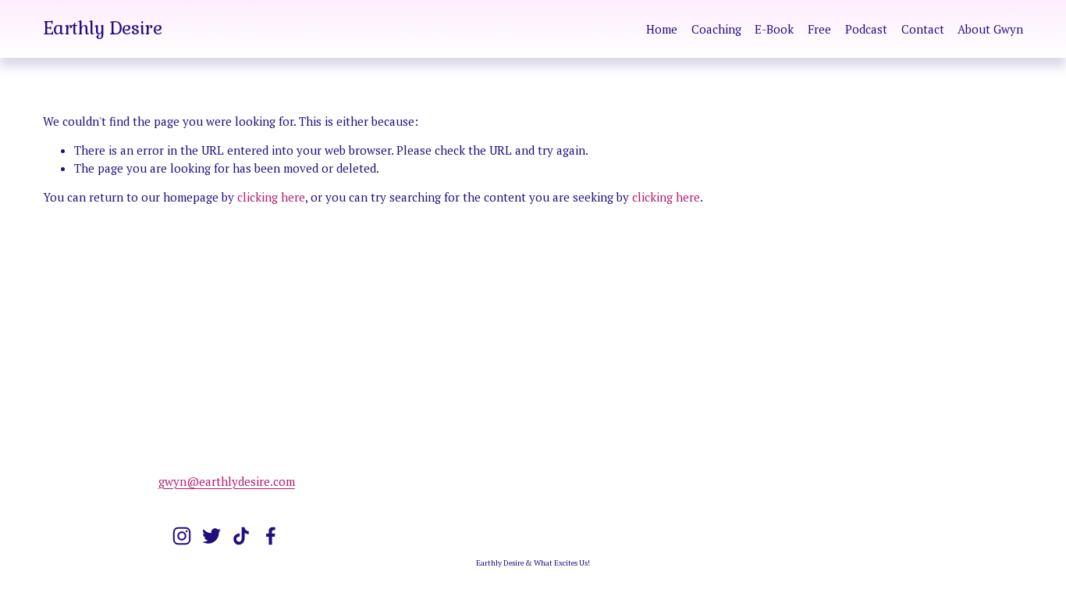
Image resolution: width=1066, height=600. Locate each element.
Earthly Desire (102, 28)
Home (661, 29)
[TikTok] (241, 536)
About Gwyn (990, 29)
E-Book (774, 29)
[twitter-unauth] (211, 536)
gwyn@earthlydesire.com (226, 481)
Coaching (716, 29)
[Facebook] (270, 536)
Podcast (866, 29)
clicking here (271, 197)
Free (819, 29)
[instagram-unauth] (181, 536)
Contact (922, 29)
